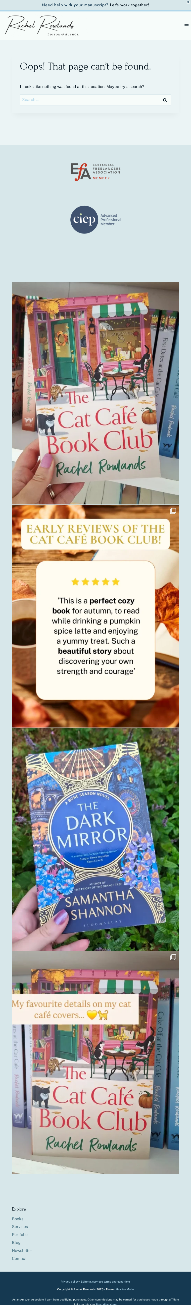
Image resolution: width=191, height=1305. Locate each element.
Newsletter (22, 1250)
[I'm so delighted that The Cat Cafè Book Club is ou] (95, 393)
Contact (19, 1258)
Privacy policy (70, 1281)
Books (17, 1219)
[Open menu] (186, 25)
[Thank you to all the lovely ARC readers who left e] (95, 616)
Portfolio (20, 1234)
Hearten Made (125, 1289)
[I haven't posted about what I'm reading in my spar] (95, 839)
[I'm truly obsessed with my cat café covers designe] (95, 1062)
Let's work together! (129, 5)
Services (20, 1226)
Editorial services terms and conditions (106, 1281)
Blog (16, 1242)
